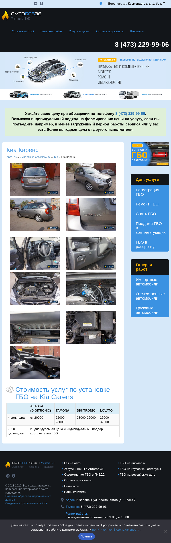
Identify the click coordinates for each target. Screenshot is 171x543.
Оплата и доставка (110, 31)
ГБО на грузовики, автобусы (140, 469)
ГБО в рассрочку (145, 244)
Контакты (137, 31)
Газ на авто (72, 463)
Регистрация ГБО (147, 192)
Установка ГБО (23, 31)
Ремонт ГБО (147, 204)
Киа (55, 157)
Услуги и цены (79, 31)
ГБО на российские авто (137, 474)
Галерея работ (51, 31)
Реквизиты (71, 486)
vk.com (35, 3)
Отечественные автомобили (150, 296)
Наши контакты (75, 492)
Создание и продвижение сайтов (26, 503)
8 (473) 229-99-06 (142, 44)
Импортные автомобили (35, 157)
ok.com (41, 3)
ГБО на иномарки (133, 463)
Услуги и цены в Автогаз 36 (84, 469)
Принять (87, 536)
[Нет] (165, 531)
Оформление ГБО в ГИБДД (84, 474)
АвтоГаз (11, 157)
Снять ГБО (146, 214)
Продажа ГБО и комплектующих (151, 228)
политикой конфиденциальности (116, 529)
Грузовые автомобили (147, 310)
